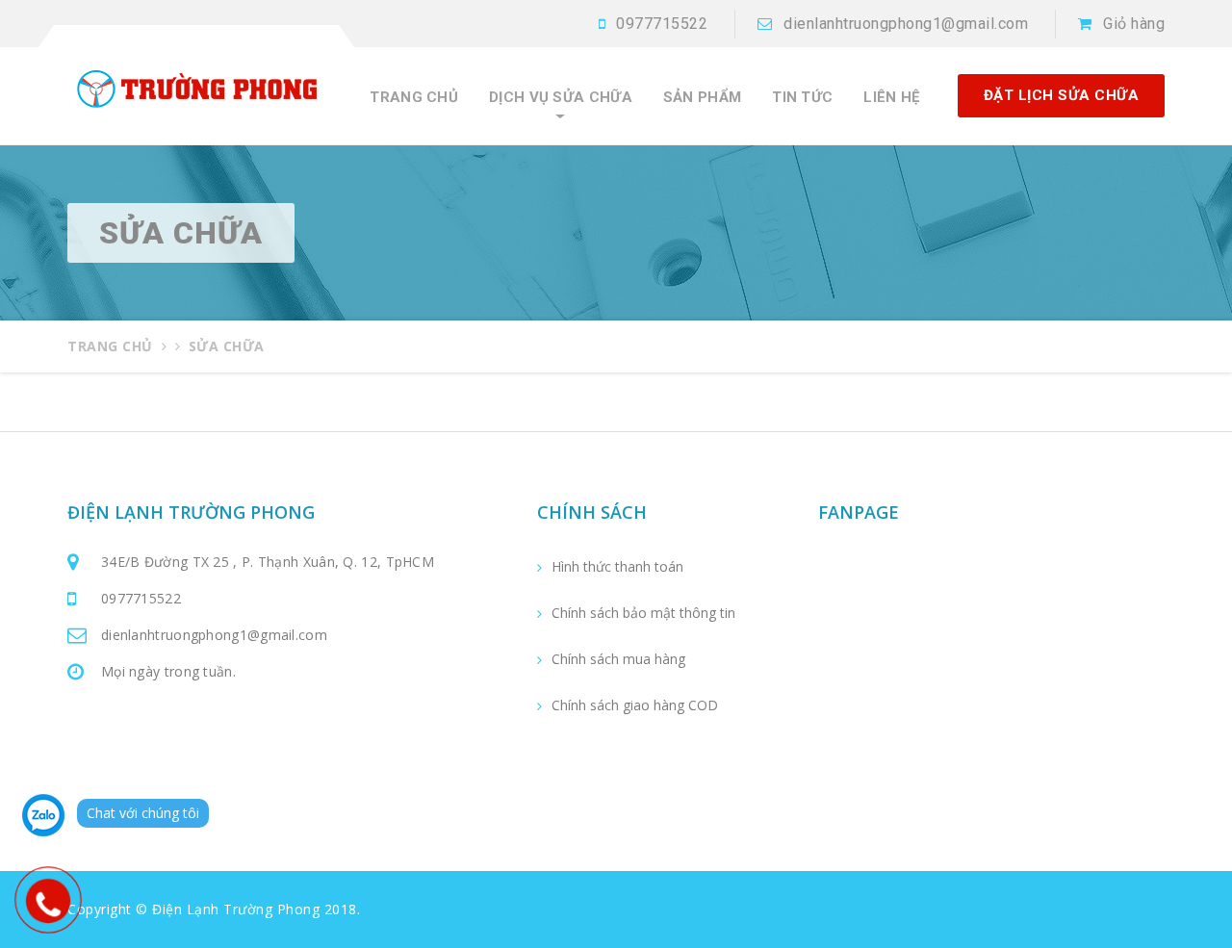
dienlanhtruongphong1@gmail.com (905, 23)
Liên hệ (891, 97)
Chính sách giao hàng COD (635, 705)
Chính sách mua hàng (618, 659)
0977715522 (661, 23)
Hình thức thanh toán (617, 567)
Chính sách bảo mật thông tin (643, 613)
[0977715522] (48, 901)
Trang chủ (414, 97)
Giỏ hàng (1134, 23)
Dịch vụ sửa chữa (560, 97)
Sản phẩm (702, 97)
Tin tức (802, 97)
